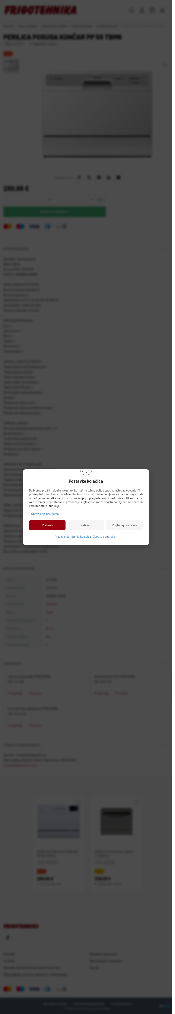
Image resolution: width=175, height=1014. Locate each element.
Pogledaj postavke (124, 525)
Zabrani (86, 525)
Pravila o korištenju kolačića (73, 536)
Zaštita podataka (104, 536)
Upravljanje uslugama (45, 513)
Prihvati (47, 525)
